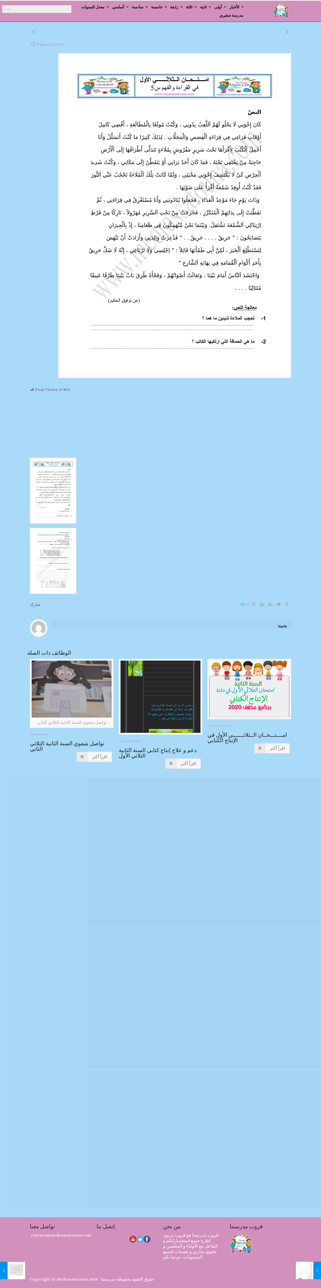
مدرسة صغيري (231, 15)
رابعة (174, 7)
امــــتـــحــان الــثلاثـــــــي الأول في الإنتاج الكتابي (247, 737)
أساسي (118, 7)
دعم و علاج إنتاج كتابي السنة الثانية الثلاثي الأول (158, 752)
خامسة (156, 7)
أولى (218, 7)
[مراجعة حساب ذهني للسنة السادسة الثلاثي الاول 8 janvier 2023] (308, 1270)
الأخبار (234, 7)
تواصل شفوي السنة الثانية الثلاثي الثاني (67, 746)
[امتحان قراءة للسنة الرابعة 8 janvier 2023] (12, 1270)
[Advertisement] (160, 425)
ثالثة (189, 7)
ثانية (203, 7)
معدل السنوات (93, 7)
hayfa (282, 626)
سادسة (137, 7)
